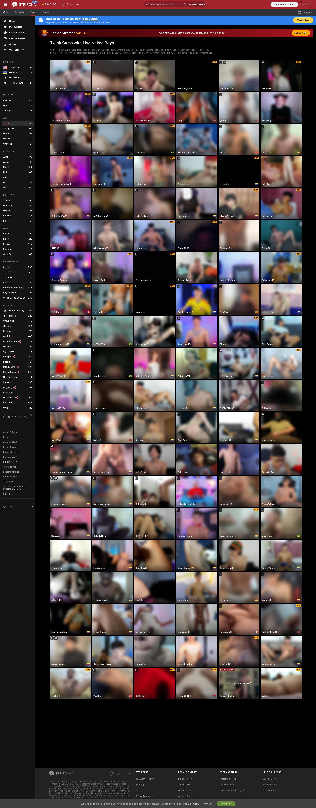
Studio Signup (10, 477)
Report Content (10, 452)
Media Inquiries (10, 457)
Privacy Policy (10, 462)
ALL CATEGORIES (20, 417)
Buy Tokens (9, 494)
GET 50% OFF (301, 33)
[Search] (185, 4)
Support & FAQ (10, 442)
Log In (306, 4)
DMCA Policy (184, 790)
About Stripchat (10, 432)
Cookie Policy (190, 803)
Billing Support (10, 447)
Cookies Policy (185, 796)
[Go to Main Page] (25, 4)
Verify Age (303, 20)
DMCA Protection (271, 790)
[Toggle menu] (5, 4)
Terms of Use (9, 467)
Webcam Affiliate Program (232, 790)
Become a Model (11, 472)
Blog (5, 437)
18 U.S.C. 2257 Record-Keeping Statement (14, 488)
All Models (8, 482)
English (118, 773)
